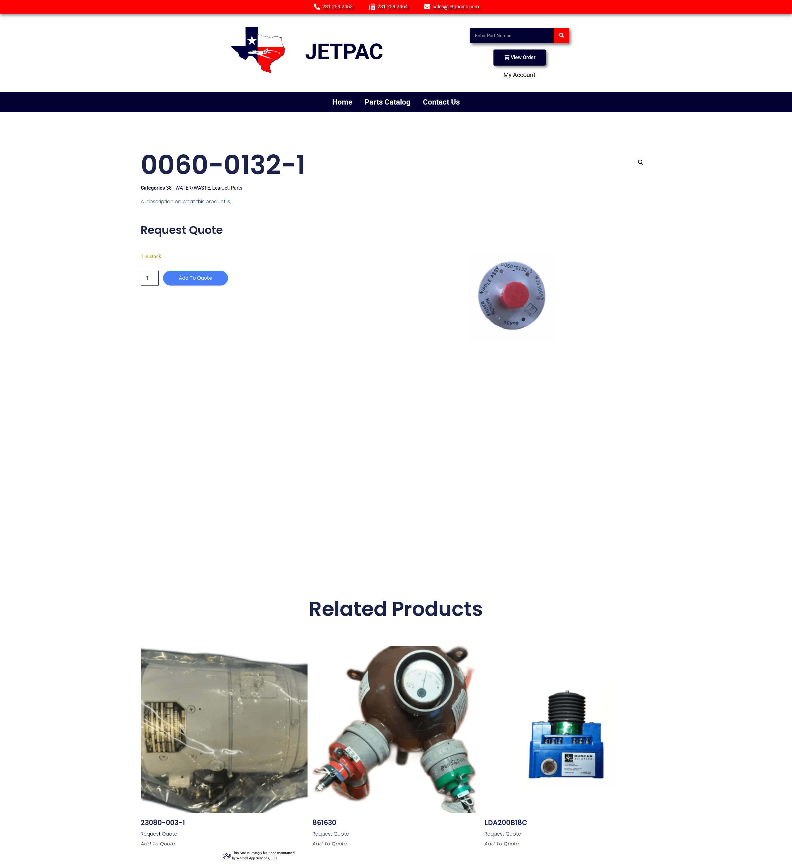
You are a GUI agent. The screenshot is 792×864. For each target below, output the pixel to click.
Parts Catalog (388, 102)
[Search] (561, 35)
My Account (519, 75)
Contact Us (441, 102)
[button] (640, 162)
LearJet (220, 188)
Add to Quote (195, 278)
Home (342, 102)
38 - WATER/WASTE (188, 188)
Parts (236, 188)
